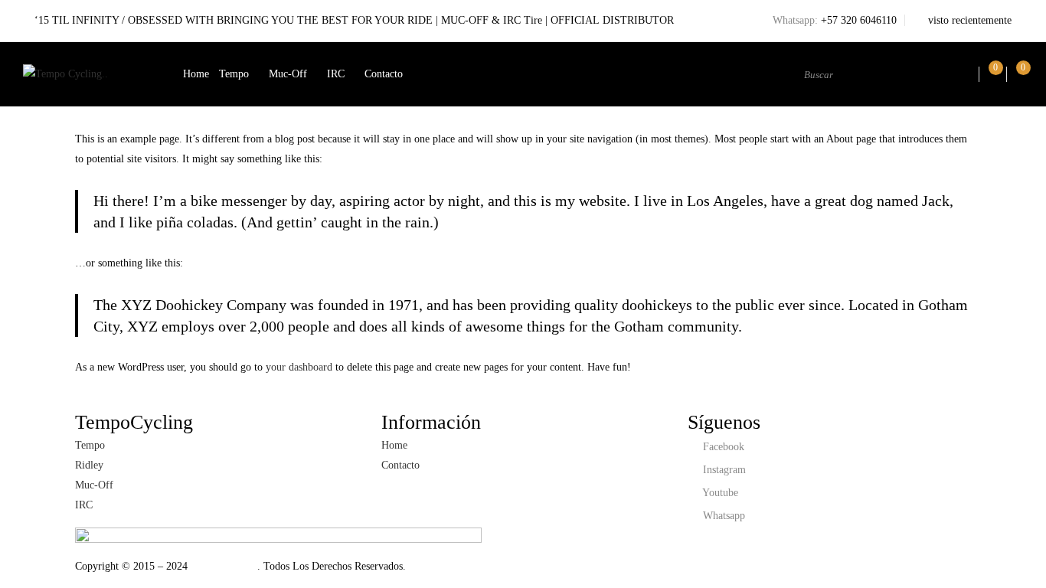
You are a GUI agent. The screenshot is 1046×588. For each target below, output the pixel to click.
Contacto (383, 74)
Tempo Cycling (222, 566)
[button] (1018, 74)
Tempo (234, 74)
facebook (722, 446)
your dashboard (299, 367)
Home (196, 74)
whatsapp (722, 515)
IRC (336, 74)
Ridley (89, 465)
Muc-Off (288, 74)
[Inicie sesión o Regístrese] (963, 74)
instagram (723, 469)
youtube (719, 492)
